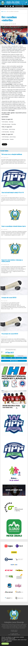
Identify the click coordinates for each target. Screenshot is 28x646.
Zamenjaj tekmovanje (11, 349)
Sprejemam (5, 643)
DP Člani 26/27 (9, 352)
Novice (4, 11)
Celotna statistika (14, 360)
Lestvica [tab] (7, 355)
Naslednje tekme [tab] (20, 355)
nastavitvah (9, 641)
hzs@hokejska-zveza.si (15, 634)
